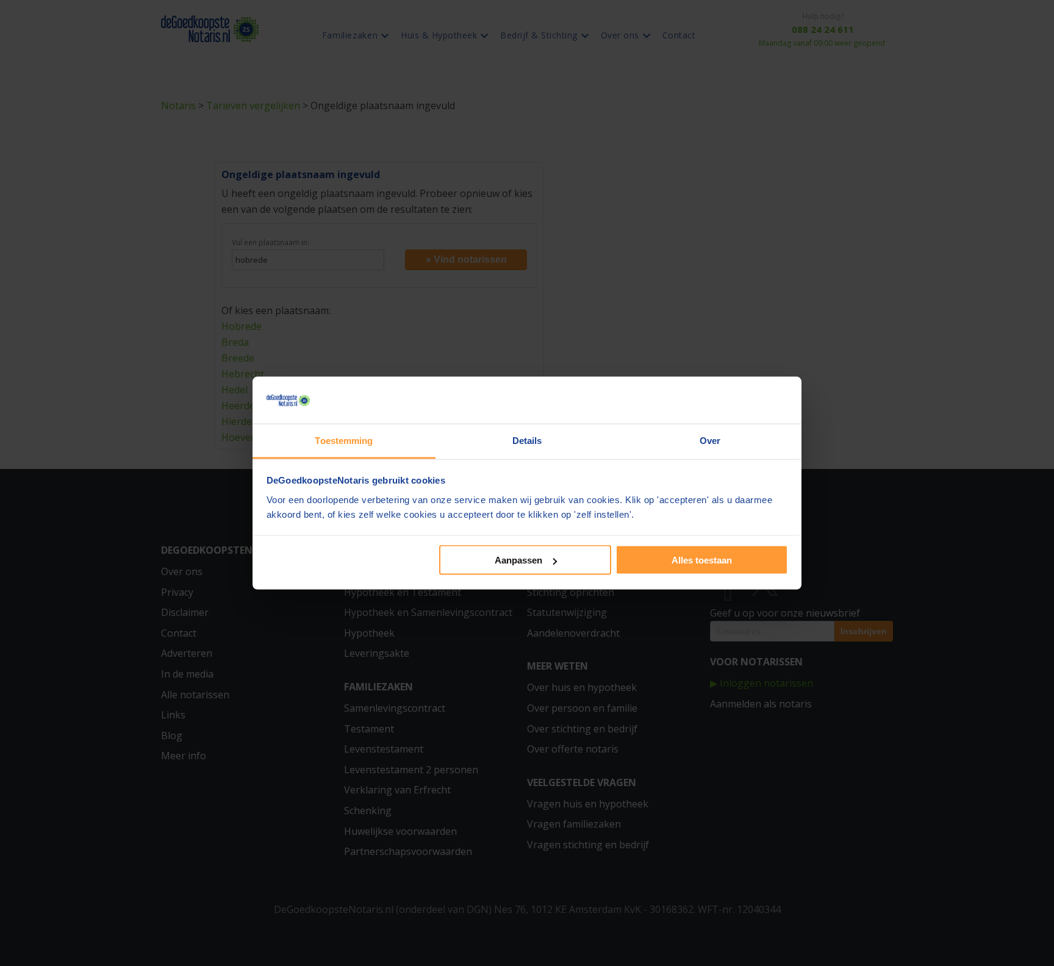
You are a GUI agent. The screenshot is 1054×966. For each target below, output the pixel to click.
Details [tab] (527, 440)
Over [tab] (710, 440)
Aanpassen (518, 560)
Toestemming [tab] (344, 440)
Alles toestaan (702, 560)
